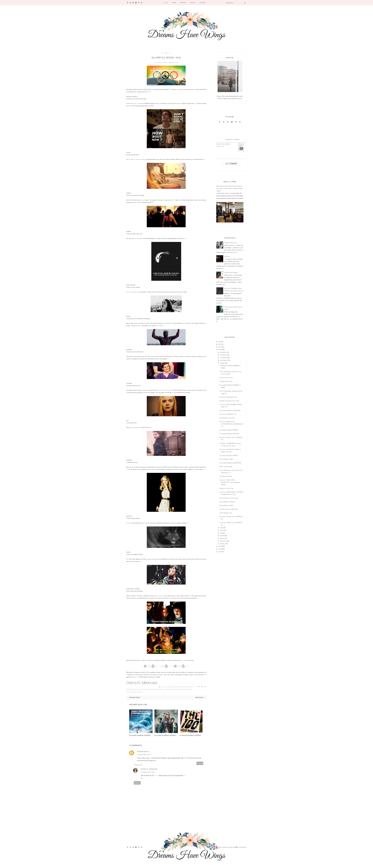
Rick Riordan (138, 692)
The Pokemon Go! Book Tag (229, 498)
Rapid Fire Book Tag (226, 488)
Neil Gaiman (130, 692)
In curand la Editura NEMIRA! (165, 735)
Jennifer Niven (130, 689)
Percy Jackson (159, 596)
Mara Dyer (151, 356)
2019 (219, 341)
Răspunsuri (138, 765)
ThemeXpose (243, 847)
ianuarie (222, 544)
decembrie (223, 352)
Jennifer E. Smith (187, 687)
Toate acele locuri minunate (164, 390)
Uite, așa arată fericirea (132, 292)
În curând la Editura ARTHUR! (229, 434)
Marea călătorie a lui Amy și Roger (136, 159)
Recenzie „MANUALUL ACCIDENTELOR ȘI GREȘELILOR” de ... (231, 424)
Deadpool (138, 325)
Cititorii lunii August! (231, 272)
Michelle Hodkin (176, 689)
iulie (221, 528)
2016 (219, 349)
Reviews (183, 2)
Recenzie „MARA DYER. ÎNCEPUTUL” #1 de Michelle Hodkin (230, 482)
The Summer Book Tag (227, 418)
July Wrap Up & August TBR (229, 509)
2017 (219, 347)
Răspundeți (200, 763)
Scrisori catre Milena (223, 144)
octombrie (223, 357)
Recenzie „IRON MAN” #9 (228, 414)
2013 (219, 552)
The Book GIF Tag (226, 476)
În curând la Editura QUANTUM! (230, 410)
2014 (219, 549)
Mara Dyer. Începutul (137, 103)
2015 (219, 546)
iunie (221, 530)
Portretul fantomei (135, 427)
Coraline (128, 523)
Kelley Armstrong (158, 689)
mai (221, 533)
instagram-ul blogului (157, 675)
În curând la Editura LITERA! (229, 455)
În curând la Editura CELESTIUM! (230, 463)
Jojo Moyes (139, 689)
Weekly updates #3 (230, 243)
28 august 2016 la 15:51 (148, 772)
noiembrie (223, 355)
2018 (219, 344)
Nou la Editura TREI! (226, 459)
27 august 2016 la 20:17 (144, 754)
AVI (166, 53)
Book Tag (169, 687)
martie (222, 538)
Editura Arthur (145, 523)
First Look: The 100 (226, 378)
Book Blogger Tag (226, 513)
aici (147, 92)
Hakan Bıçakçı (177, 687)
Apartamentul (140, 238)
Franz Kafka (221, 146)
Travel (174, 2)
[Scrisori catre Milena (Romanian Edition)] (241, 152)
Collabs (202, 2)
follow (135, 677)
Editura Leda (150, 469)
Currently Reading (232, 139)
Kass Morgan (147, 689)
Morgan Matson (187, 689)
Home (166, 2)
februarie (223, 541)
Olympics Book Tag (226, 381)
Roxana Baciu (143, 751)
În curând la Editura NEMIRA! (139, 735)
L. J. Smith (167, 689)
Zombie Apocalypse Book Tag (229, 401)
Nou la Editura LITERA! (227, 502)
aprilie (222, 535)
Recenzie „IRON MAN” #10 (228, 397)
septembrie (223, 360)
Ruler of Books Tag (226, 466)
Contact (193, 2)
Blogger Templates (222, 847)
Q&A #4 (227, 256)
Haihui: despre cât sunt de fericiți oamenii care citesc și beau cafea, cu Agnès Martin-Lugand (229, 188)
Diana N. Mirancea (162, 62)
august (222, 363)
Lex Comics (159, 325)
